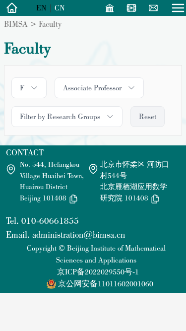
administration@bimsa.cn (78, 234)
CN (60, 7)
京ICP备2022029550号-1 (98, 271)
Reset (147, 116)
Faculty (50, 24)
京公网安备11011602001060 (105, 283)
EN (41, 7)
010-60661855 (50, 220)
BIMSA (16, 24)
